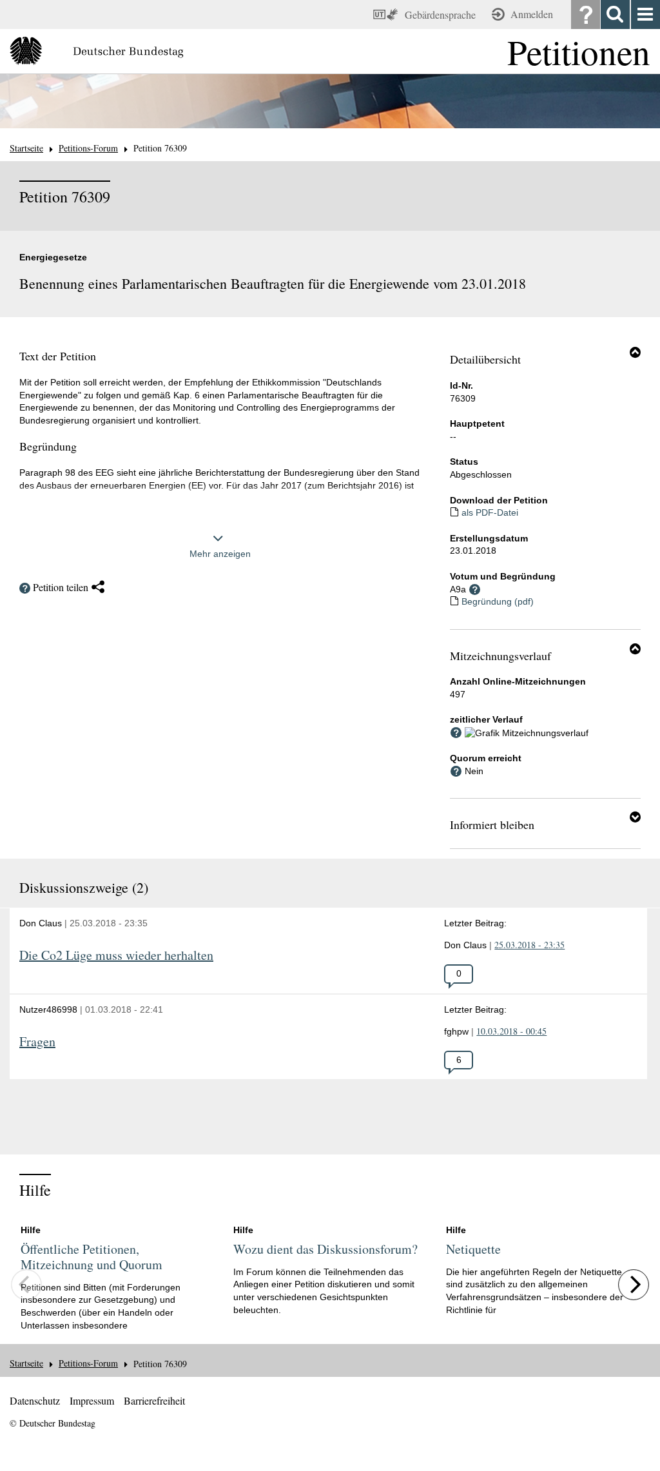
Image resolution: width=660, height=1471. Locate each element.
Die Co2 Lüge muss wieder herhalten (116, 956)
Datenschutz (35, 1400)
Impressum (92, 1400)
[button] (635, 352)
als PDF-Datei (489, 512)
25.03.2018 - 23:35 (529, 945)
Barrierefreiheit (154, 1400)
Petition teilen (60, 587)
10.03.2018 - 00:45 (511, 1031)
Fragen (37, 1042)
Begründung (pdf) (497, 601)
